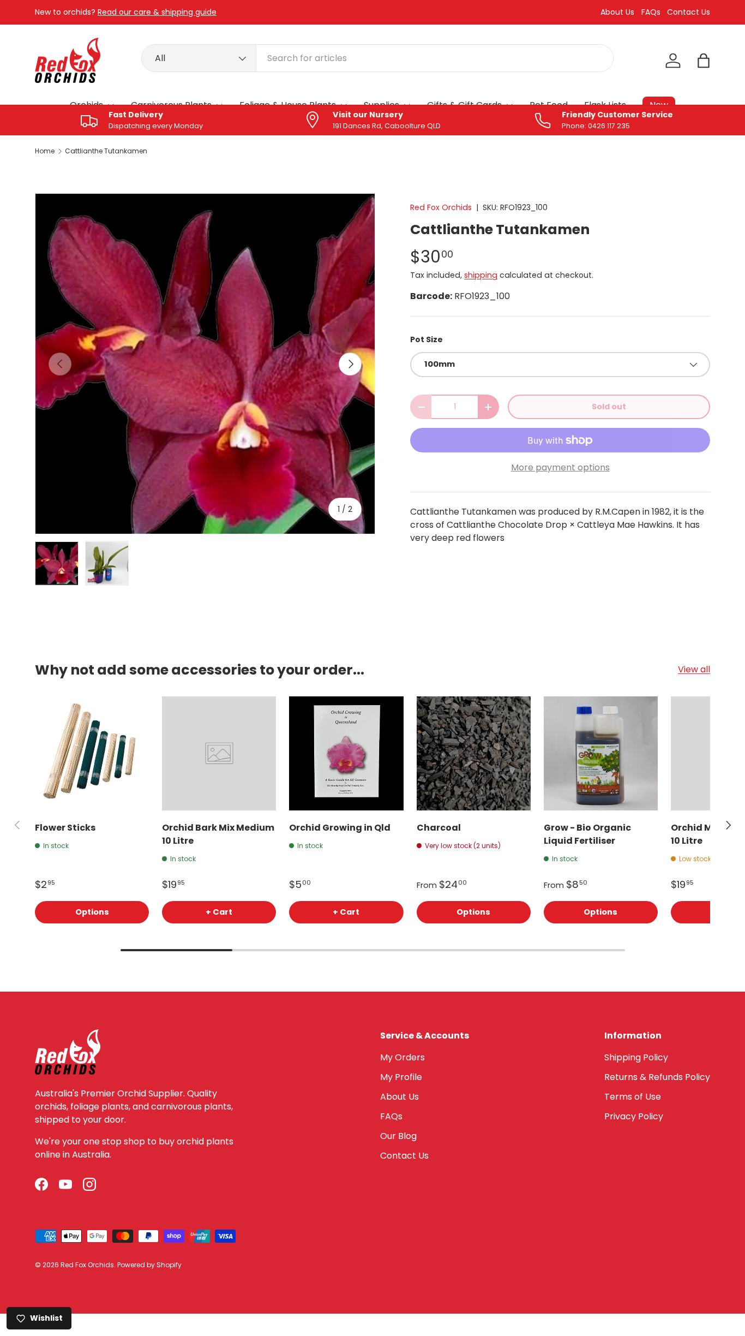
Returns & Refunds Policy (657, 1077)
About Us (617, 12)
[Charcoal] (474, 753)
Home (45, 151)
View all (694, 669)
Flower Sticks (65, 827)
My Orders (402, 1057)
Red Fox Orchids (441, 207)
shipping (480, 275)
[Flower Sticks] (92, 753)
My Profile (401, 1077)
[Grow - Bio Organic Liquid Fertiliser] (601, 753)
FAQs (650, 12)
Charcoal (439, 827)
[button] (704, 61)
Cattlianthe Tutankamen (106, 151)
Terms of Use (632, 1096)
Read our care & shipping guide (157, 12)
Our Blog (398, 1136)
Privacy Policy (633, 1116)
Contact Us (688, 12)
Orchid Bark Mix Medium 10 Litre (218, 834)
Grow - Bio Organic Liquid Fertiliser (587, 834)
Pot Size (426, 339)
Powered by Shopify (149, 1264)
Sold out (609, 406)
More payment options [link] (560, 467)
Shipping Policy (636, 1057)
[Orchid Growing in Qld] (346, 753)
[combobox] (378, 58)
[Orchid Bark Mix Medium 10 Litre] (219, 753)
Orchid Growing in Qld (339, 827)
